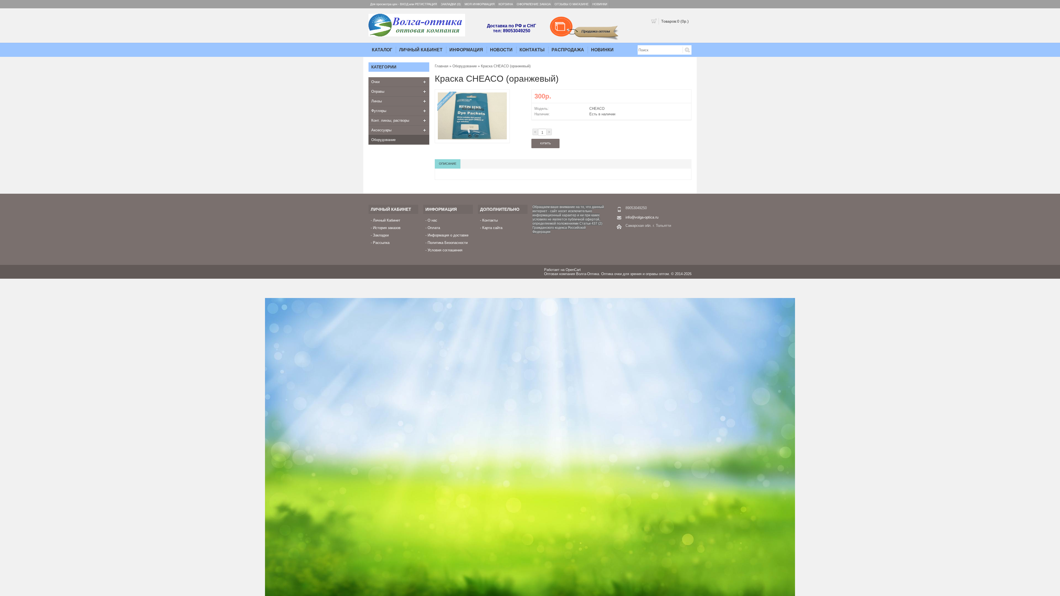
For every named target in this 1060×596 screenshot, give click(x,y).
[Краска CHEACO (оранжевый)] (472, 138)
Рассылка (381, 243)
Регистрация (426, 4)
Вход (404, 4)
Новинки (599, 4)
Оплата (434, 228)
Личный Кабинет (420, 49)
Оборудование (383, 140)
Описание (447, 163)
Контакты (532, 49)
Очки (375, 82)
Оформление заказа (534, 4)
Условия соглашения (445, 250)
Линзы (376, 101)
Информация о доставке (448, 235)
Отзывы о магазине (572, 4)
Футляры (378, 111)
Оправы (377, 91)
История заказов (387, 228)
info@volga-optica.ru (642, 217)
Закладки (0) (451, 4)
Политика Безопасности (448, 243)
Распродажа (568, 49)
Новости (501, 49)
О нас (432, 220)
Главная (441, 66)
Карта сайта (492, 228)
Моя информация (480, 4)
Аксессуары (381, 130)
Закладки (381, 235)
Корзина (506, 4)
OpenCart (573, 270)
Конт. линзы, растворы (390, 120)
